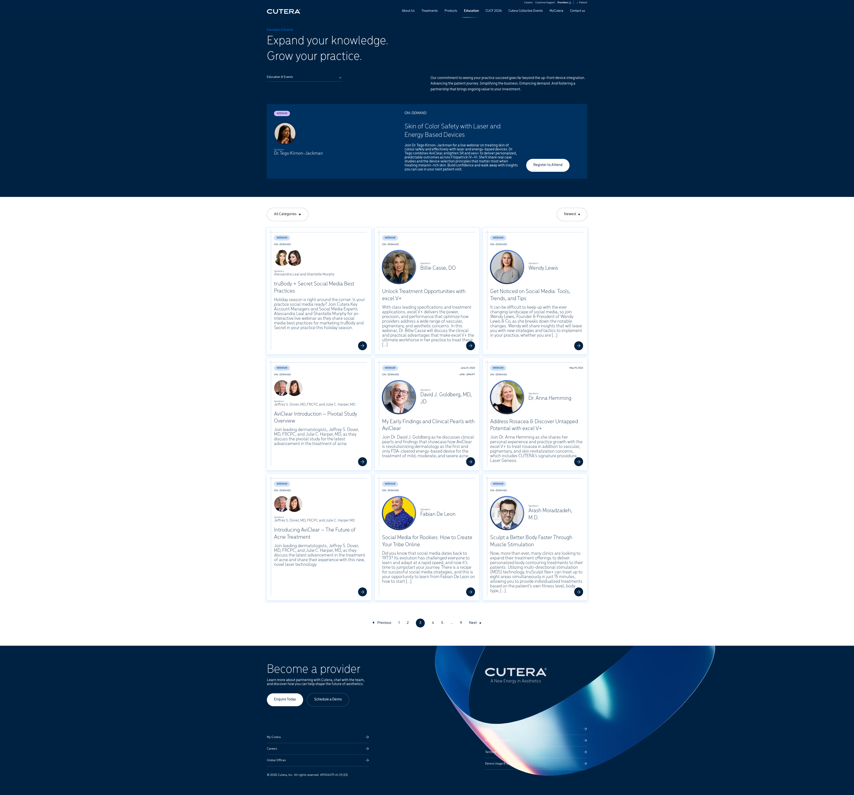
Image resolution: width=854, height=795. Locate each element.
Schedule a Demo (328, 700)
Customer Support (545, 2)
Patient (583, 2)
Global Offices (276, 760)
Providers (563, 2)
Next (473, 623)
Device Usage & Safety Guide (504, 763)
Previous (384, 623)
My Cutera (274, 737)
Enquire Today (285, 700)
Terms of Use (493, 752)
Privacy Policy (494, 729)
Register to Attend (547, 165)
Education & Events (280, 77)
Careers (528, 2)
